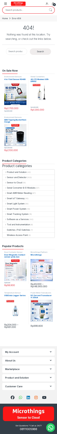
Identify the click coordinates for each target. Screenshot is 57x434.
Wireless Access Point (17, 235)
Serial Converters (38, 77)
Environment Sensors (13, 77)
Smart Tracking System (17, 214)
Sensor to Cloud (14, 182)
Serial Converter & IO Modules (21, 188)
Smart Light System (16, 203)
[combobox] (24, 10)
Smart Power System (16, 209)
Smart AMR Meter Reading (19, 193)
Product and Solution (17, 172)
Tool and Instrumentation (18, 224)
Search (50, 10)
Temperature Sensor (12, 293)
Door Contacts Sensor (13, 252)
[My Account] (47, 3)
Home (5, 18)
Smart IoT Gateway (16, 198)
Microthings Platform (39, 252)
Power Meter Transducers (41, 293)
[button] (50, 427)
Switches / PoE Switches (18, 230)
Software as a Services (18, 219)
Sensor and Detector (17, 177)
